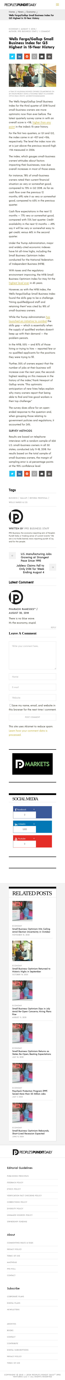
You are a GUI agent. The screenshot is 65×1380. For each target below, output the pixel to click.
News (21, 11)
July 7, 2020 (17, 1097)
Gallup (23, 498)
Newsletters (13, 1309)
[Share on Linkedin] (19, 56)
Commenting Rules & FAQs (20, 1243)
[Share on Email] (42, 56)
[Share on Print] (49, 56)
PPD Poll (11, 1269)
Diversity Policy (15, 1208)
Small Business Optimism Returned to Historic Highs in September (31, 970)
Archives (11, 1324)
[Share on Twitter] (12, 56)
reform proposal (39, 498)
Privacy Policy (14, 1249)
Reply (53, 627)
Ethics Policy (14, 1189)
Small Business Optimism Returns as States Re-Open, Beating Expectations (31, 1052)
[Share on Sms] (34, 56)
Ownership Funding (17, 1222)
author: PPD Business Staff (23, 31)
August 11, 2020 (19, 1017)
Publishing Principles (18, 1176)
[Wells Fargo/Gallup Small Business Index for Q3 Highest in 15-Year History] (18, 516)
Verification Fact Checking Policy (24, 1195)
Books (10, 1330)
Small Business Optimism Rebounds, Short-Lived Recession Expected (30, 1132)
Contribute (12, 1343)
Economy (31, 11)
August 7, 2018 (28, 29)
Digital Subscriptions (18, 1350)
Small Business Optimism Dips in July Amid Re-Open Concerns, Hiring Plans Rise (31, 1011)
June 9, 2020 (18, 1136)
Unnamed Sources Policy (19, 1215)
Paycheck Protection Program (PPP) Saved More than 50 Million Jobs (29, 1092)
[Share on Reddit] (27, 56)
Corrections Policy (17, 1202)
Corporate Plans (15, 1296)
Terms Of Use (13, 1256)
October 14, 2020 (20, 974)
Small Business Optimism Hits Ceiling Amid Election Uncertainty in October (31, 930)
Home (12, 11)
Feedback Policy (15, 1182)
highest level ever (19, 282)
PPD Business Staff (36, 528)
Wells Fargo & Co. (18, 502)
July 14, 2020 (18, 1057)
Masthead (12, 1262)
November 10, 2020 (21, 935)
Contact (11, 1275)
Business (13, 498)
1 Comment (44, 31)
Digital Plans (13, 1303)
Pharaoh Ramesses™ (22, 608)
